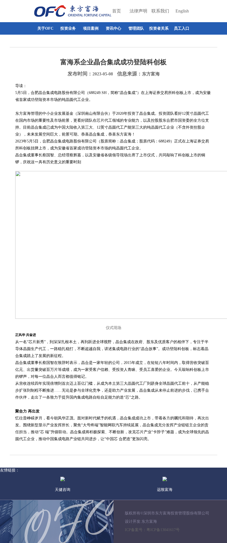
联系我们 (160, 11)
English (182, 11)
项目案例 (91, 28)
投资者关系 (159, 28)
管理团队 (136, 28)
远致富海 (164, 490)
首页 (116, 11)
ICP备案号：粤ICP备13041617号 (152, 530)
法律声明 (138, 11)
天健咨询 (62, 490)
